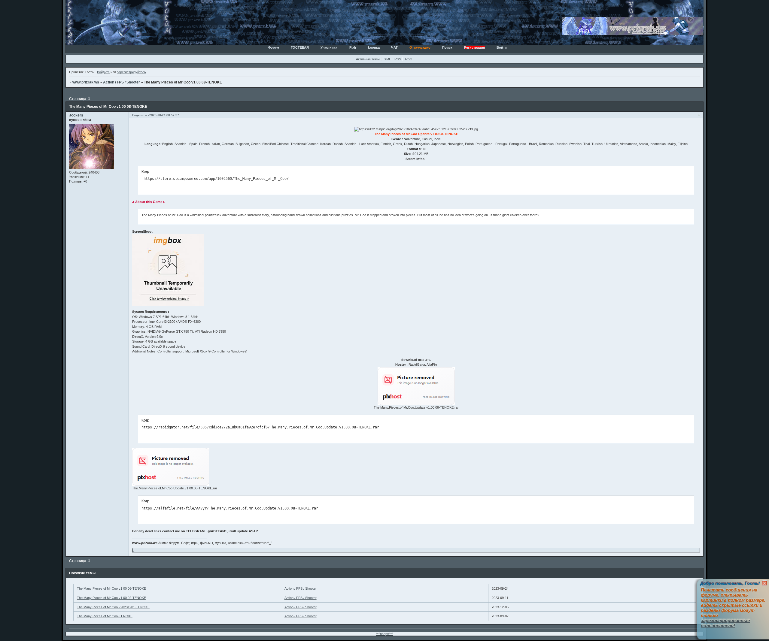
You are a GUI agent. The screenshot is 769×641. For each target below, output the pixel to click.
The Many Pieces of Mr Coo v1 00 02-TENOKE (111, 598)
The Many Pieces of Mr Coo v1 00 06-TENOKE (111, 588)
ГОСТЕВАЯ (300, 47)
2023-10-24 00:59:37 (164, 115)
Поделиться (140, 115)
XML (387, 59)
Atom (408, 59)
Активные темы (368, 59)
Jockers (76, 115)
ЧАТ (394, 47)
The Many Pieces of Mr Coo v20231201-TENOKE (113, 607)
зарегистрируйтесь (131, 72)
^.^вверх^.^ (384, 634)
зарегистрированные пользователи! (725, 623)
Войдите (103, 72)
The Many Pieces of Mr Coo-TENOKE (104, 616)
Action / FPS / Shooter (121, 82)
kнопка (374, 47)
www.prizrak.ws (85, 82)
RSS (397, 59)
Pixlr (352, 47)
